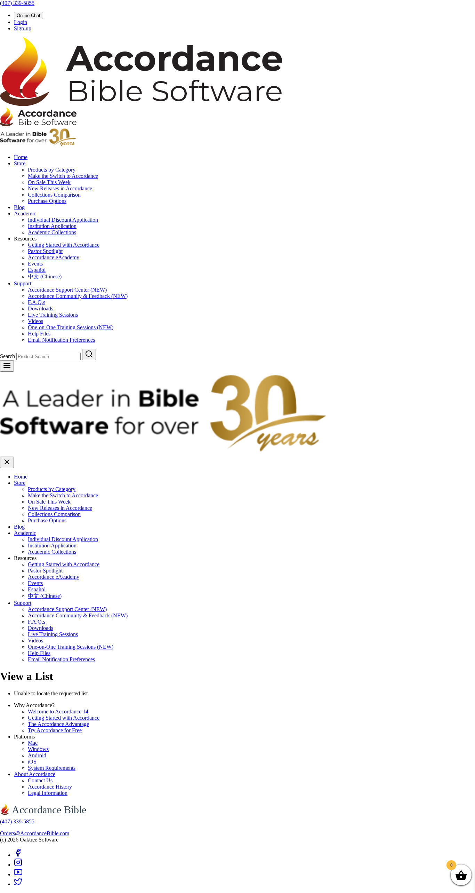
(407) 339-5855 (17, 3)
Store (19, 163)
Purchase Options (47, 201)
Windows (38, 749)
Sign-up (22, 28)
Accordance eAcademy (53, 257)
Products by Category (51, 170)
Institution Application (52, 226)
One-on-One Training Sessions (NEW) (70, 327)
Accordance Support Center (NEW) (67, 290)
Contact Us (40, 780)
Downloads (40, 308)
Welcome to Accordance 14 (58, 711)
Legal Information (47, 793)
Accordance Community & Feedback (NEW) (78, 296)
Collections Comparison (54, 195)
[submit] (89, 354)
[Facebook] (18, 855)
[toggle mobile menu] (7, 366)
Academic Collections (52, 232)
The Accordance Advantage (58, 724)
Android (37, 755)
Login (20, 22)
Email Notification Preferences (61, 340)
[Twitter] (18, 884)
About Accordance (34, 774)
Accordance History (50, 787)
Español (37, 270)
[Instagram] (18, 865)
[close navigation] (7, 462)
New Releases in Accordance (60, 188)
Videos (35, 321)
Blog (19, 207)
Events (35, 264)
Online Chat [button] (28, 15)
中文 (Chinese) (45, 276)
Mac (33, 743)
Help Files (39, 334)
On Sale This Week (49, 182)
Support (22, 283)
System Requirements (51, 768)
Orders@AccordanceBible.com (34, 833)
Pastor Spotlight (45, 251)
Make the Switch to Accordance (63, 176)
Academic (25, 213)
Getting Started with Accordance (63, 245)
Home (20, 157)
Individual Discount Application (63, 220)
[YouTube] (18, 874)
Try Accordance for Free (55, 730)
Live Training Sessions (53, 315)
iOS (32, 762)
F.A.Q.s (36, 302)
